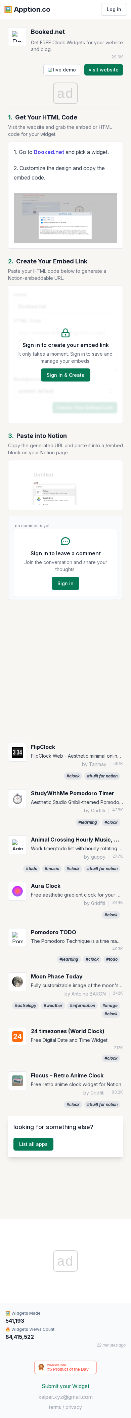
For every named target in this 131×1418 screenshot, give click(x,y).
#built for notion (102, 775)
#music (52, 868)
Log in (114, 9)
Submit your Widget (65, 1386)
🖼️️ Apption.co (27, 9)
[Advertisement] (65, 670)
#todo (31, 868)
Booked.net (49, 152)
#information (82, 1005)
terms (55, 1407)
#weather (53, 1005)
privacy (74, 1407)
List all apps (33, 1144)
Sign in (65, 583)
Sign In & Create (66, 375)
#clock (73, 775)
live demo (64, 69)
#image (110, 1005)
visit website (104, 69)
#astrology (25, 1005)
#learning (87, 822)
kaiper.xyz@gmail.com (66, 1397)
